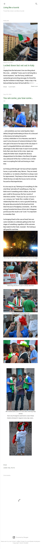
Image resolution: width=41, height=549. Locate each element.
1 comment (11, 87)
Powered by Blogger (22, 537)
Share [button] (5, 87)
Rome (13, 467)
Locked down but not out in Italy (18, 65)
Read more (34, 86)
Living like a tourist (11, 7)
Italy (9, 467)
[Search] (36, 3)
